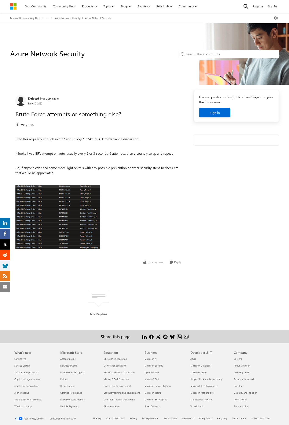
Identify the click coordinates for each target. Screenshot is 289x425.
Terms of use (170, 418)
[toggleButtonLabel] (276, 18)
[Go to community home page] (13, 6)
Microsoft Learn (198, 372)
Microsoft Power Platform (157, 386)
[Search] (245, 6)
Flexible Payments (69, 406)
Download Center (69, 365)
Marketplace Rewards (201, 399)
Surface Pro (20, 358)
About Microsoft (242, 365)
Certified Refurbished (71, 392)
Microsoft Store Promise (72, 399)
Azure (193, 358)
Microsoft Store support (72, 372)
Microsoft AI (150, 358)
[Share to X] (158, 336)
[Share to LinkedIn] (144, 336)
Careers (238, 358)
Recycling (222, 418)
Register (258, 6)
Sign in (215, 112)
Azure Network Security (67, 18)
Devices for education (115, 365)
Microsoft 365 (151, 379)
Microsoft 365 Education (116, 379)
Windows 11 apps (23, 406)
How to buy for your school (117, 386)
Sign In (272, 6)
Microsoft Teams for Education (119, 372)
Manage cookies (150, 418)
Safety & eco (205, 418)
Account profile (68, 358)
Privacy (133, 418)
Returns (64, 379)
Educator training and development (122, 392)
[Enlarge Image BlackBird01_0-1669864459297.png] (57, 217)
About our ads (239, 418)
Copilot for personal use (26, 386)
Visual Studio (197, 406)
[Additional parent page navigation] (47, 18)
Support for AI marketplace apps (206, 379)
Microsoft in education (115, 358)
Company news (241, 372)
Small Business (152, 406)
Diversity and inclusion (245, 392)
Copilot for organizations (27, 379)
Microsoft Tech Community (203, 386)
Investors (238, 386)
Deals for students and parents (119, 399)
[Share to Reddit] (165, 336)
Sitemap (97, 418)
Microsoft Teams (152, 392)
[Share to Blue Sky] (172, 336)
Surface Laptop (22, 365)
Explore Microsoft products (28, 399)
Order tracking (67, 386)
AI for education (112, 406)
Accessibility (240, 399)
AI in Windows (21, 392)
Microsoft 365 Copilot (155, 399)
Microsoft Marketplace (202, 392)
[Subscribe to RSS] (179, 336)
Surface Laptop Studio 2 (26, 372)
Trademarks (188, 418)
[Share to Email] (186, 336)
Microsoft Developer (200, 365)
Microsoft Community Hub (25, 18)
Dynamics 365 (151, 372)
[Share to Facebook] (151, 336)
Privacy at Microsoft (244, 379)
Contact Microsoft (115, 418)
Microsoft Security (153, 365)
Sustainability (241, 406)
